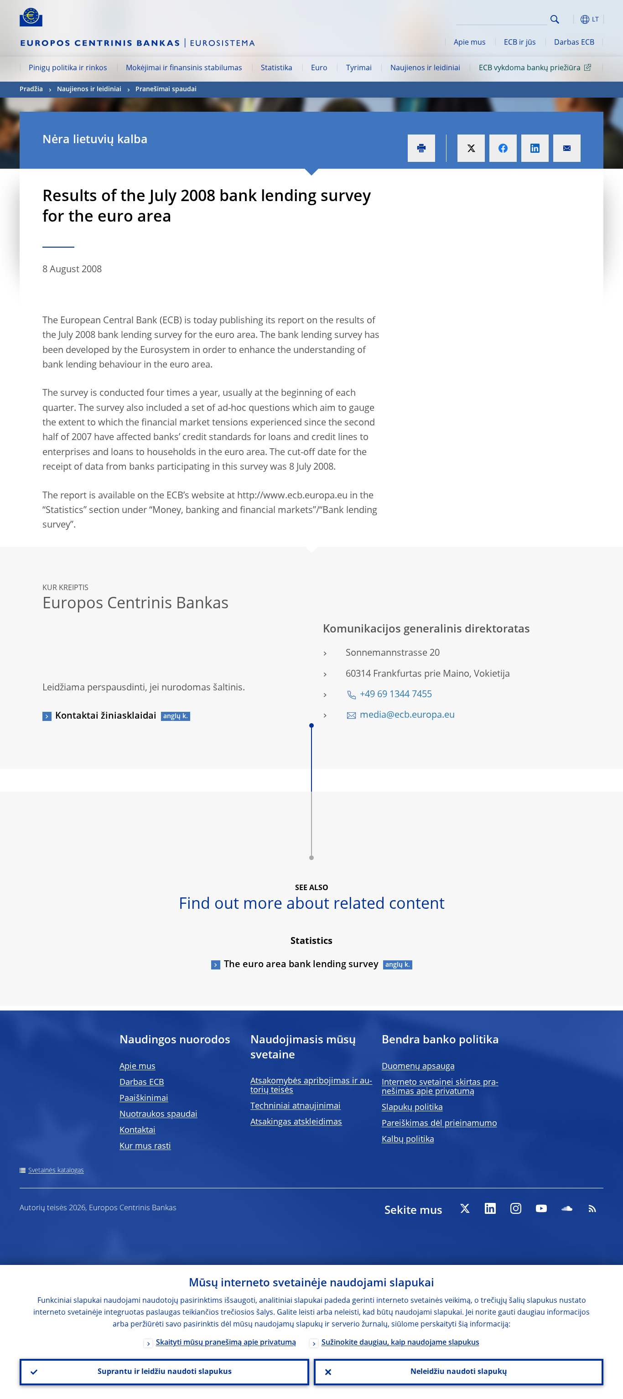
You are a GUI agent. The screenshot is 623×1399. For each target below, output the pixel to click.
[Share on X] (471, 148)
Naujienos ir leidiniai (425, 68)
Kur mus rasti (145, 1146)
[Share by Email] (567, 148)
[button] (571, 19)
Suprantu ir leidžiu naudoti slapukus (165, 1372)
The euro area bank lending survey (301, 964)
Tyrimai (359, 68)
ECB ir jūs (520, 43)
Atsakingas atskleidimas (296, 1122)
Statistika (276, 68)
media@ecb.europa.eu (407, 715)
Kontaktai (137, 1130)
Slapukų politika (412, 1108)
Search (554, 19)
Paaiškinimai (143, 1098)
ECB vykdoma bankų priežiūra (530, 68)
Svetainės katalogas (56, 1170)
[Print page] (421, 148)
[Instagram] (516, 1208)
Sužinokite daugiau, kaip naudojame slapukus (400, 1343)
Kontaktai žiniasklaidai (105, 716)
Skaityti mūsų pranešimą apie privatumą (226, 1343)
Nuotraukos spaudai (158, 1114)
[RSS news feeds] (592, 1208)
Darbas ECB (574, 43)
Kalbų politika (408, 1139)
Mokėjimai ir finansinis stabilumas (184, 68)
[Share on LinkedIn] (535, 148)
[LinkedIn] (490, 1208)
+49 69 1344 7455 (396, 695)
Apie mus (470, 43)
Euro (319, 68)
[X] (465, 1208)
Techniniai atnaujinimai (295, 1106)
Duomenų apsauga (418, 1066)
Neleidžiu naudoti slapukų (458, 1372)
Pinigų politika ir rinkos (68, 68)
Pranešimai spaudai (166, 89)
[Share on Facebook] (503, 148)
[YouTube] (541, 1208)
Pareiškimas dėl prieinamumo (439, 1123)
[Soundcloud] (567, 1208)
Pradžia (31, 89)
